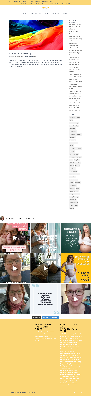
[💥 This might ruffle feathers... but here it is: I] (45, 268)
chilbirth (79, 134)
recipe (71, 182)
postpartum (73, 180)
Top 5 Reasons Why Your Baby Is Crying (75, 69)
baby (78, 117)
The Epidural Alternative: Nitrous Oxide (75, 86)
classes (72, 143)
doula (79, 148)
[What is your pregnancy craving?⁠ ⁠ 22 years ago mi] (76, 299)
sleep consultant (75, 194)
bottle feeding (74, 123)
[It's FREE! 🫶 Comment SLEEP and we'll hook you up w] (15, 238)
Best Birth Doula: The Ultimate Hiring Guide (75, 39)
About (34, 13)
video (76, 205)
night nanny (73, 171)
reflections (73, 185)
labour (72, 165)
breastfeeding (74, 126)
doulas (72, 151)
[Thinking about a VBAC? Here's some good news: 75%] (76, 268)
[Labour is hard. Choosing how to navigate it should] (45, 299)
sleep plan (73, 199)
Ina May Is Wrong (20, 53)
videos (72, 208)
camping (72, 134)
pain (78, 174)
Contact (56, 13)
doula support (74, 154)
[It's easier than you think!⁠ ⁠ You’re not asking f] (45, 238)
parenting (73, 177)
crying (71, 145)
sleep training (74, 202)
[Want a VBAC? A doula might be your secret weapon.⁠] (15, 299)
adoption (72, 117)
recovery (77, 182)
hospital (76, 160)
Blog (65, 13)
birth (71, 120)
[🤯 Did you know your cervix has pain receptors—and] (15, 268)
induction (72, 162)
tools (71, 205)
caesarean (73, 131)
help (71, 160)
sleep (77, 188)
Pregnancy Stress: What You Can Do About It (75, 27)
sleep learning (74, 197)
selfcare (72, 188)
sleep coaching (74, 191)
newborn (72, 168)
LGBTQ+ (77, 165)
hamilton (72, 157)
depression (73, 148)
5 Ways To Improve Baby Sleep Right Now (75, 53)
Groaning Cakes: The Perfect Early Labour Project (74, 103)
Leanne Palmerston (17, 56)
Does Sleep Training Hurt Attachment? (73, 46)
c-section (73, 128)
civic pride (73, 140)
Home (26, 13)
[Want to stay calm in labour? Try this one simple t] (76, 238)
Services (43, 13)
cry (77, 143)
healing (79, 157)
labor (78, 162)
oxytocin (72, 174)
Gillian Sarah (21, 392)
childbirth (72, 137)
